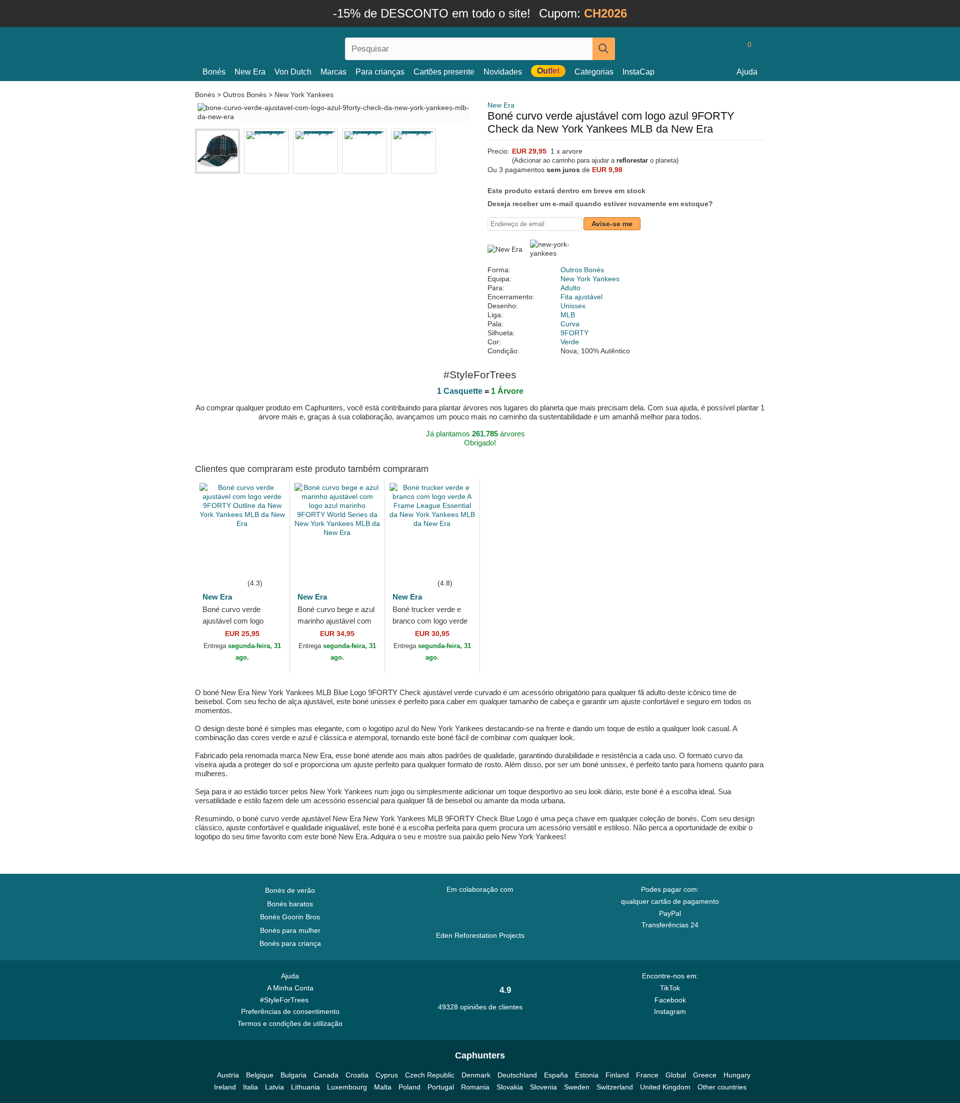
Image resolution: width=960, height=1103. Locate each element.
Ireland (225, 1087)
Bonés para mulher (290, 930)
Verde (569, 342)
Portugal (441, 1087)
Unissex (573, 306)
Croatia (357, 1075)
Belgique (260, 1075)
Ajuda (747, 72)
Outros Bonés (244, 95)
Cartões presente (444, 72)
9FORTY (574, 333)
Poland (409, 1087)
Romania (475, 1087)
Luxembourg (347, 1087)
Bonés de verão (290, 890)
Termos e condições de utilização (290, 1023)
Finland (617, 1075)
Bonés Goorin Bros (290, 917)
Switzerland (614, 1087)
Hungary (737, 1075)
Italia (250, 1087)
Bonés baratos (290, 904)
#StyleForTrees (286, 1000)
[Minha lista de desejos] (727, 49)
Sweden (577, 1087)
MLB (567, 315)
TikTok (670, 988)
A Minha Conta (290, 988)
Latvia (274, 1087)
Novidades (503, 72)
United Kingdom (665, 1087)
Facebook (670, 1000)
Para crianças (380, 72)
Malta (383, 1087)
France (647, 1075)
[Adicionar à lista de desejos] (267, 562)
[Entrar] (707, 49)
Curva (570, 324)
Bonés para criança (290, 943)
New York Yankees (304, 95)
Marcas (333, 72)
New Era (250, 72)
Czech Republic (429, 1075)
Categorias (594, 72)
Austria (228, 1075)
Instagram (670, 1011)
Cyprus (387, 1075)
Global (676, 1075)
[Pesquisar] (603, 49)
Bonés (214, 72)
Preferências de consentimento (290, 1011)
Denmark (476, 1075)
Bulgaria (293, 1075)
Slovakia (509, 1087)
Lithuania (305, 1087)
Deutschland (517, 1075)
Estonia (586, 1075)
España (556, 1075)
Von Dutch (293, 72)
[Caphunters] (290, 47)
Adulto (570, 288)
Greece (704, 1075)
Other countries (722, 1087)
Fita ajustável (581, 297)
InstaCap (638, 72)
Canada (326, 1075)
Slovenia (543, 1087)
